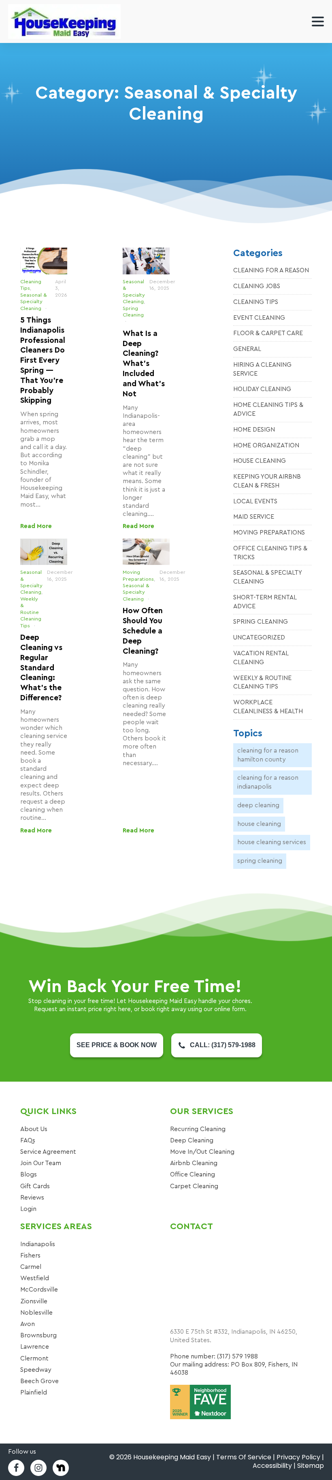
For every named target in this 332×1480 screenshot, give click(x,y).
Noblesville (36, 1312)
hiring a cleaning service (262, 369)
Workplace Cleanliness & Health (268, 706)
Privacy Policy (298, 1457)
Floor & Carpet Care (268, 333)
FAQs (27, 1140)
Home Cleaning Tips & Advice (268, 409)
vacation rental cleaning (261, 657)
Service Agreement (48, 1151)
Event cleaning (259, 317)
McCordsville (39, 1289)
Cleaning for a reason (271, 270)
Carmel (30, 1267)
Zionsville (33, 1301)
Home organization (266, 445)
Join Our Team (40, 1163)
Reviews (32, 1197)
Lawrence (34, 1346)
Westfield (34, 1278)
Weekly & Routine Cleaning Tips (30, 612)
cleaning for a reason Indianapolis (267, 782)
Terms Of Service (243, 1457)
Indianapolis (37, 1244)
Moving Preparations (269, 532)
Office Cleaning (192, 1174)
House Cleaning (259, 461)
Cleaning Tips (255, 302)
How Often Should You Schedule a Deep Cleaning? (143, 631)
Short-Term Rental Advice (265, 602)
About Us (33, 1129)
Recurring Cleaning (198, 1129)
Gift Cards (35, 1186)
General (247, 349)
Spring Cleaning (260, 621)
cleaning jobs (256, 286)
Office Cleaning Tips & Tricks (270, 552)
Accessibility (272, 1465)
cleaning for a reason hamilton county (267, 755)
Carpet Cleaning (194, 1186)
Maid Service (253, 516)
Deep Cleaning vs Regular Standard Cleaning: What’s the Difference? (41, 668)
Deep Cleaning (258, 805)
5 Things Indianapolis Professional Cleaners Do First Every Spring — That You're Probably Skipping (42, 361)
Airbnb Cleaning (193, 1163)
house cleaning (259, 824)
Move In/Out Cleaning (202, 1151)
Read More (36, 526)
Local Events (255, 501)
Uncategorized (259, 637)
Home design (254, 429)
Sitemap (310, 1465)
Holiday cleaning (262, 389)
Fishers (30, 1255)
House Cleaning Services (271, 842)
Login (28, 1209)
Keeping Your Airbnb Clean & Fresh (267, 481)
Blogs (28, 1174)
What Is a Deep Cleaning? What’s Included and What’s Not (144, 364)
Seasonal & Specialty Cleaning (33, 302)
